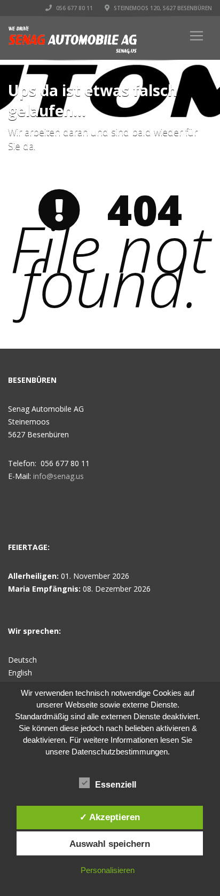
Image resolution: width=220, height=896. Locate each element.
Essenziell (115, 784)
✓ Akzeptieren (110, 817)
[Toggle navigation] (196, 35)
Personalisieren (108, 870)
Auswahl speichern (109, 843)
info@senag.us (58, 476)
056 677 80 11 (73, 8)
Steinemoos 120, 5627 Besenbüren (162, 8)
